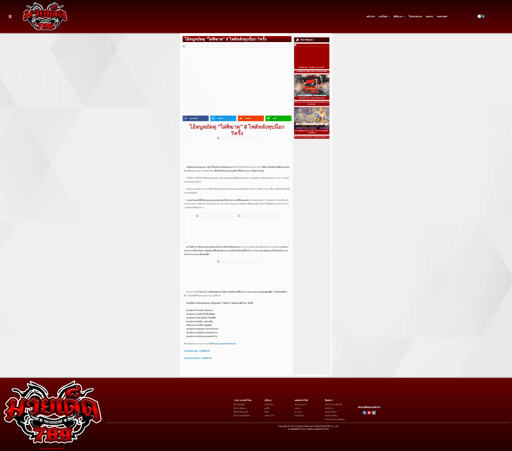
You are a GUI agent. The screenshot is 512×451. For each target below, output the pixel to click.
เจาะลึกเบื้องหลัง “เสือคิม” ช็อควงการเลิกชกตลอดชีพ (311, 71)
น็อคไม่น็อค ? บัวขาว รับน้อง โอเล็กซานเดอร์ (312, 98)
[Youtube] (369, 413)
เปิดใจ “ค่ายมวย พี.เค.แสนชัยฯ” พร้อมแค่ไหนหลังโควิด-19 (312, 137)
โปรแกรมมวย (415, 16)
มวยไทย (383, 16)
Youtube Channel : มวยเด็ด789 (198, 358)
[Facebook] (364, 413)
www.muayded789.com (225, 343)
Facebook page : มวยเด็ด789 (197, 351)
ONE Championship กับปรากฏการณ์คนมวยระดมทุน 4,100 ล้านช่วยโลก (311, 103)
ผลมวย (429, 16)
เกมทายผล (442, 16)
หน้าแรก (371, 16)
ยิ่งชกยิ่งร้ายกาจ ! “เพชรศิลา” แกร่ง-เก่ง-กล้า (312, 67)
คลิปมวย (398, 16)
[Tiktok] (374, 413)
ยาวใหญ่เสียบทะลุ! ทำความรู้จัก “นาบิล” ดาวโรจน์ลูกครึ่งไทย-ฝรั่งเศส (311, 132)
